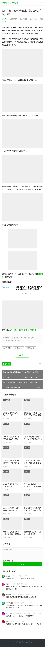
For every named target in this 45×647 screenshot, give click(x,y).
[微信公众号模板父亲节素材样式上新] (12, 404)
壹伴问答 (5, 471)
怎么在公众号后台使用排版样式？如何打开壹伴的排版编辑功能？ (11, 461)
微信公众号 (23, 330)
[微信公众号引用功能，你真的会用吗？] (12, 475)
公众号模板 (13, 330)
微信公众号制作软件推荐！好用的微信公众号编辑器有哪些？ (32, 438)
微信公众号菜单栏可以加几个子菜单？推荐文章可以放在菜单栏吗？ (11, 533)
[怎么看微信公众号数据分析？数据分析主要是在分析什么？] (33, 451)
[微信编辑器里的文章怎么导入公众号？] (33, 523)
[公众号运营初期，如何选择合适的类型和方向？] (12, 499)
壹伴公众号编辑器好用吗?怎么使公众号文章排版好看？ (11, 438)
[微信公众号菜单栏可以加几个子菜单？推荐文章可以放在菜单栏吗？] (12, 523)
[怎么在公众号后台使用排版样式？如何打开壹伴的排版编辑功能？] (12, 451)
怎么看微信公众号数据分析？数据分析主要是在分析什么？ (32, 461)
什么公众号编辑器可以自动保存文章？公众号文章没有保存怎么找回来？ (32, 485)
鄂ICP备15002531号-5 (25, 642)
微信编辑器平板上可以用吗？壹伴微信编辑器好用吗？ (32, 414)
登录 (4, 561)
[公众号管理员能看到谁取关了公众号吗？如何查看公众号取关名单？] (33, 499)
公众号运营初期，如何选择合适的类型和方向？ (11, 509)
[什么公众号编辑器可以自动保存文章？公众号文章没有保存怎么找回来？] (33, 475)
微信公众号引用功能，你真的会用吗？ (11, 485)
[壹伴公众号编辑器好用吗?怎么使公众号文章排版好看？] (12, 428)
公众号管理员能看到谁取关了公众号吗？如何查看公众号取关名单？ (32, 509)
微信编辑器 (32, 330)
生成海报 (7, 364)
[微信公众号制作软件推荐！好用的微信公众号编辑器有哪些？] (33, 428)
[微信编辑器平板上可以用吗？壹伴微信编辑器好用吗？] (33, 404)
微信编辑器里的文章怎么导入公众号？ (32, 533)
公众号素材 (33, 19)
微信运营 (27, 400)
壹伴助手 (4, 19)
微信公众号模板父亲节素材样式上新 (11, 414)
